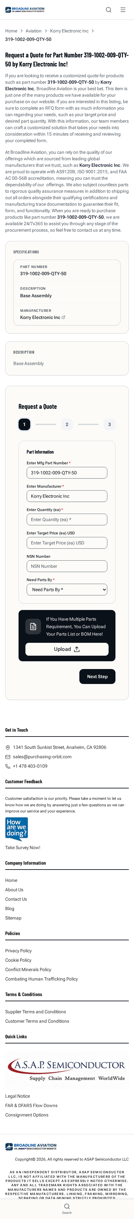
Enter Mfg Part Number (49, 463)
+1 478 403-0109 (30, 766)
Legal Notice (17, 1096)
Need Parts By (41, 580)
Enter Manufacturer (45, 486)
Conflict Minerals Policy (28, 969)
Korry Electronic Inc (69, 30)
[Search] (108, 10)
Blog (9, 908)
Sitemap (13, 917)
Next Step (97, 676)
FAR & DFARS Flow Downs (31, 1105)
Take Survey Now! (22, 847)
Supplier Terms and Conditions (35, 1011)
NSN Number (38, 556)
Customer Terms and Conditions (37, 1021)
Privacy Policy (18, 950)
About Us (14, 889)
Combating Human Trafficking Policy (41, 978)
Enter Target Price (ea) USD (51, 533)
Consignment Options (26, 1114)
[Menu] (123, 10)
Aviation (34, 30)
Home (11, 30)
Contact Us (16, 899)
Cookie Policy (18, 960)
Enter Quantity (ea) (45, 509)
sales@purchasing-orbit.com (42, 756)
